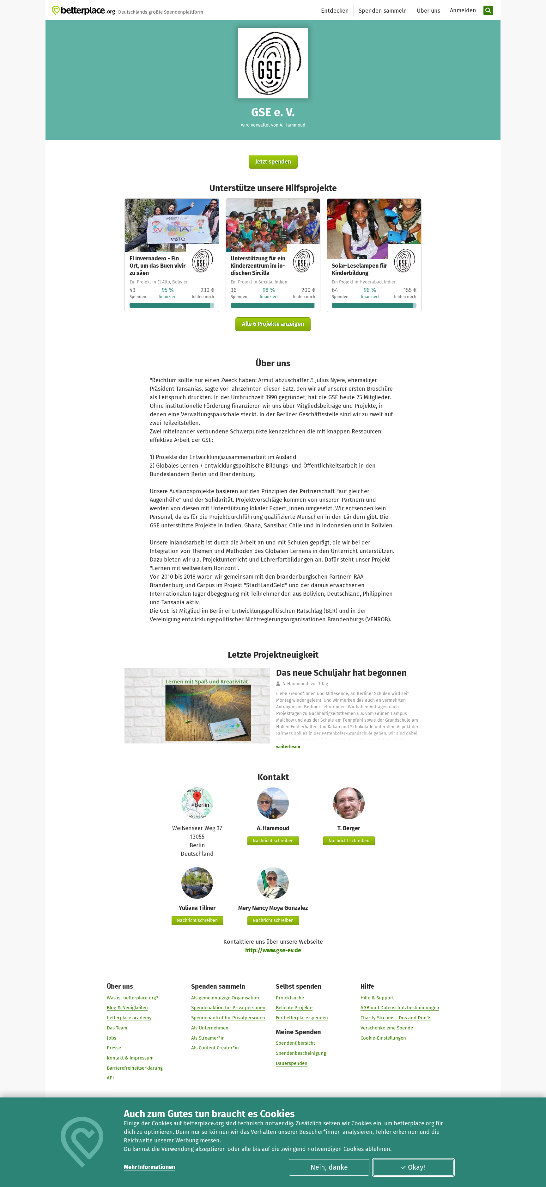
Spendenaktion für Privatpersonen (228, 1007)
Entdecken (335, 10)
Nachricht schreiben (273, 840)
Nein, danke (329, 1167)
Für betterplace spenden (302, 1018)
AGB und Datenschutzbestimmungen (400, 1007)
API (110, 1078)
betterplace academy (129, 1018)
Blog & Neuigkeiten (127, 1007)
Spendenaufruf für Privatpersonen (228, 1018)
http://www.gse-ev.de (273, 950)
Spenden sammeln (383, 10)
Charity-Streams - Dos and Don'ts (396, 1018)
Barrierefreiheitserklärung (135, 1068)
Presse (114, 1048)
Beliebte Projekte (294, 1007)
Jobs (111, 1038)
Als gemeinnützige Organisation (225, 998)
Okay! (416, 1167)
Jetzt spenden (273, 161)
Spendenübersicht (295, 1043)
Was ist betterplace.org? (132, 998)
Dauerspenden (291, 1063)
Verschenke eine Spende (387, 1028)
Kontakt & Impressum (130, 1058)
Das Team (117, 1028)
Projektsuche (290, 998)
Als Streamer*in (208, 1038)
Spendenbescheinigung (301, 1053)
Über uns (428, 10)
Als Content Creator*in (215, 1048)
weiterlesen (288, 746)
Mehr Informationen (149, 1167)
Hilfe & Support (377, 998)
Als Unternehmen (209, 1028)
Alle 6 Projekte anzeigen (273, 323)
